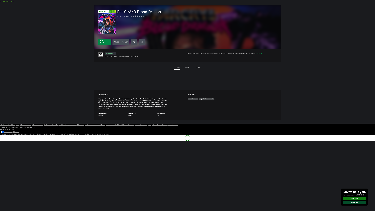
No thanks (354, 202)
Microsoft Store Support (143, 125)
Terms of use (64, 134)
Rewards (3, 127)
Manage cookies (54, 134)
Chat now (354, 198)
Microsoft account (128, 125)
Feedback (65, 125)
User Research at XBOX (114, 125)
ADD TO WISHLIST (122, 42)
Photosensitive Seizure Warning (95, 125)
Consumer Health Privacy (8, 134)
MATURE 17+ (109, 53)
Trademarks (73, 134)
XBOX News (48, 125)
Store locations (173, 125)
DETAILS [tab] (177, 67)
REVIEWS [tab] (187, 67)
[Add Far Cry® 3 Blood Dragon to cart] (134, 42)
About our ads (104, 134)
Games (20, 127)
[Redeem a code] (142, 42)
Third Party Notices (83, 134)
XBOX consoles (5, 125)
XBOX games (14, 125)
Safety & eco (94, 134)
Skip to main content (7, 1)
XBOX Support (57, 125)
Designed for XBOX (30, 127)
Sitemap (20, 134)
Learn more (259, 53)
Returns (154, 125)
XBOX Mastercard (12, 127)
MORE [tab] (198, 67)
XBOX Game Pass (25, 125)
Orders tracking (162, 125)
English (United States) (7, 129)
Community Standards (76, 125)
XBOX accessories (37, 125)
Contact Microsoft (29, 134)
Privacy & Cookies (42, 134)
